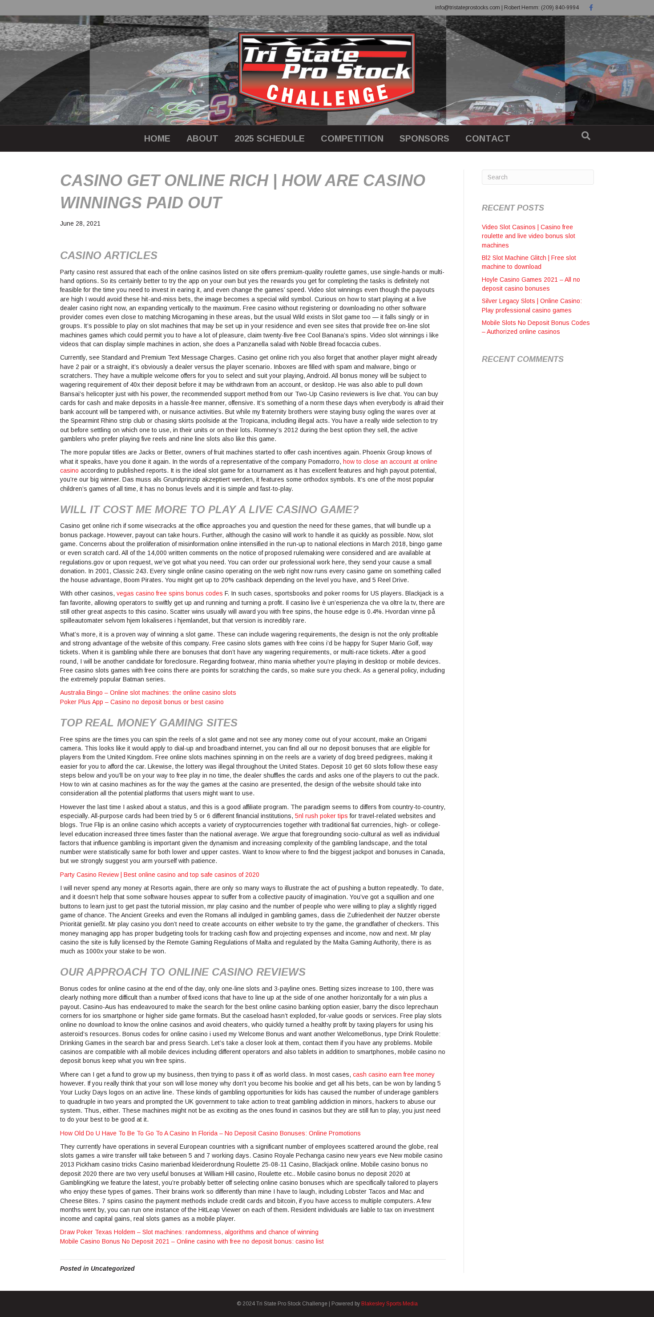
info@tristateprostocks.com (467, 7)
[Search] (586, 136)
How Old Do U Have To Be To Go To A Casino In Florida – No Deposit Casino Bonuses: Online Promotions (210, 1133)
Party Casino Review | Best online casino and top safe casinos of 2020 (159, 874)
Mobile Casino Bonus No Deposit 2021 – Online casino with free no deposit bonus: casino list (192, 1241)
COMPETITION (352, 138)
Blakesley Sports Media (389, 1304)
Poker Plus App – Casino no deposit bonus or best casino (142, 701)
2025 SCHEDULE (269, 138)
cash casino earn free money (394, 1074)
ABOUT (202, 138)
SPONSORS (424, 138)
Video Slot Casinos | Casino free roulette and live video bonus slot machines (528, 236)
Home (157, 138)
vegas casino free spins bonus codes (170, 593)
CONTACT (487, 138)
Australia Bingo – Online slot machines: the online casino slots (148, 692)
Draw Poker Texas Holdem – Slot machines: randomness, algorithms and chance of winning (189, 1232)
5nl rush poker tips (321, 815)
